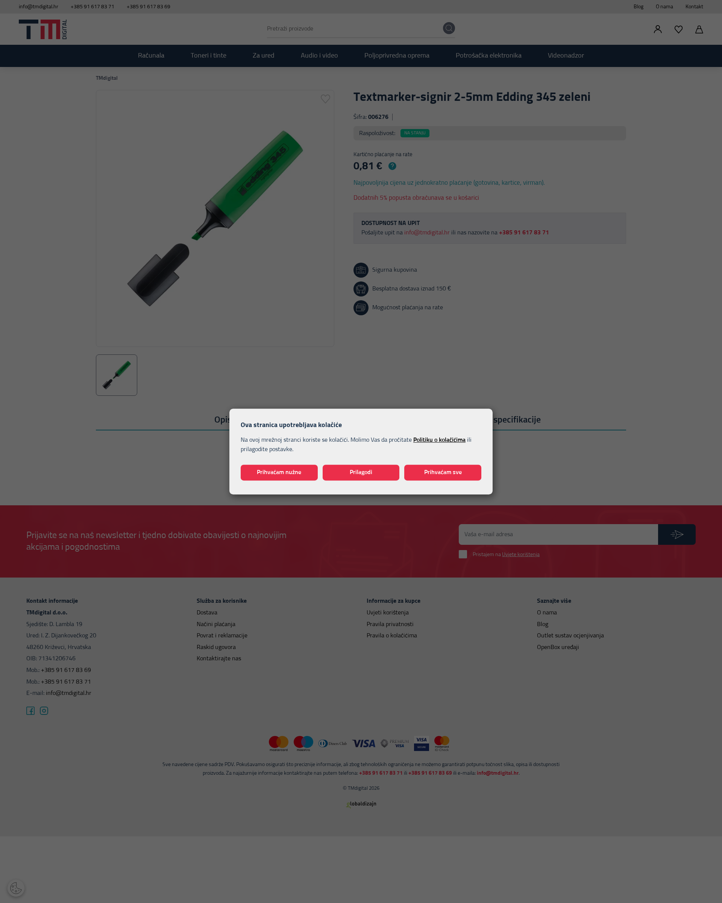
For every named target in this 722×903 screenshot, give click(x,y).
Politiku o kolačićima (439, 440)
